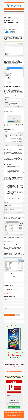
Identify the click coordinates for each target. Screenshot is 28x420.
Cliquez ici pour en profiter (14, 352)
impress (15, 26)
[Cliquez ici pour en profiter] (14, 350)
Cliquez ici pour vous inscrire (14, 371)
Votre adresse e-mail (14, 400)
